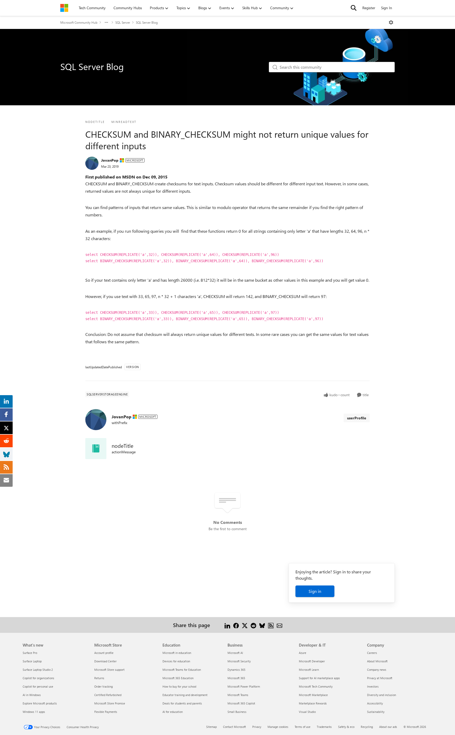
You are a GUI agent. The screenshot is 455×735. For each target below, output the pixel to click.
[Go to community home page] (64, 8)
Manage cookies (278, 727)
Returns (99, 678)
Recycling (367, 727)
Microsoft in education (176, 653)
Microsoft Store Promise (109, 703)
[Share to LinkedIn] (227, 625)
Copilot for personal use (38, 686)
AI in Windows (32, 695)
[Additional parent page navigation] (106, 22)
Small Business (237, 712)
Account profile (103, 653)
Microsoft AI (235, 653)
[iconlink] (95, 448)
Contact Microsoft (234, 727)
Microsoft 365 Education (178, 678)
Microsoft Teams (238, 695)
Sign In (386, 7)
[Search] (353, 8)
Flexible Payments (105, 712)
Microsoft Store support (109, 670)
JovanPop (109, 160)
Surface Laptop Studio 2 (38, 670)
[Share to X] (245, 625)
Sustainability (375, 712)
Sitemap (211, 727)
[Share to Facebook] (236, 625)
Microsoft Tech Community (316, 686)
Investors (373, 686)
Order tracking (103, 686)
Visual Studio (307, 712)
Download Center (105, 661)
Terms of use (302, 727)
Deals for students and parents (182, 703)
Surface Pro (30, 653)
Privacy (256, 727)
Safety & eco (346, 727)
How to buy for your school (179, 686)
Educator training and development (184, 695)
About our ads (388, 727)
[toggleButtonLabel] (391, 22)
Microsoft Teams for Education (181, 670)
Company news (376, 670)
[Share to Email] (279, 625)
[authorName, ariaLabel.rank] (91, 163)
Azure (302, 653)
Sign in (315, 591)
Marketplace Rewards (313, 703)
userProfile (356, 417)
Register (368, 7)
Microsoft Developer (312, 661)
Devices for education (176, 661)
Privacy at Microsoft (379, 678)
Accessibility (375, 703)
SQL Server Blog (147, 22)
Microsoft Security (239, 661)
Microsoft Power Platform (244, 686)
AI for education (172, 712)
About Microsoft (377, 661)
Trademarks (324, 727)
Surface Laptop (32, 661)
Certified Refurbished (107, 695)
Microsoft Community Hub (78, 22)
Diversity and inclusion (381, 695)
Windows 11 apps (34, 712)
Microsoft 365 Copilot (241, 703)
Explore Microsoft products (40, 703)
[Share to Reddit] (253, 625)
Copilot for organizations (38, 678)
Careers (372, 653)
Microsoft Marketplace (313, 695)
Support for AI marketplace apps (319, 678)
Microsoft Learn (309, 670)
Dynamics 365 (236, 670)
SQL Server (122, 22)
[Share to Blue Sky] (262, 625)
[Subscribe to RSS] (271, 625)
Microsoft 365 (236, 678)
